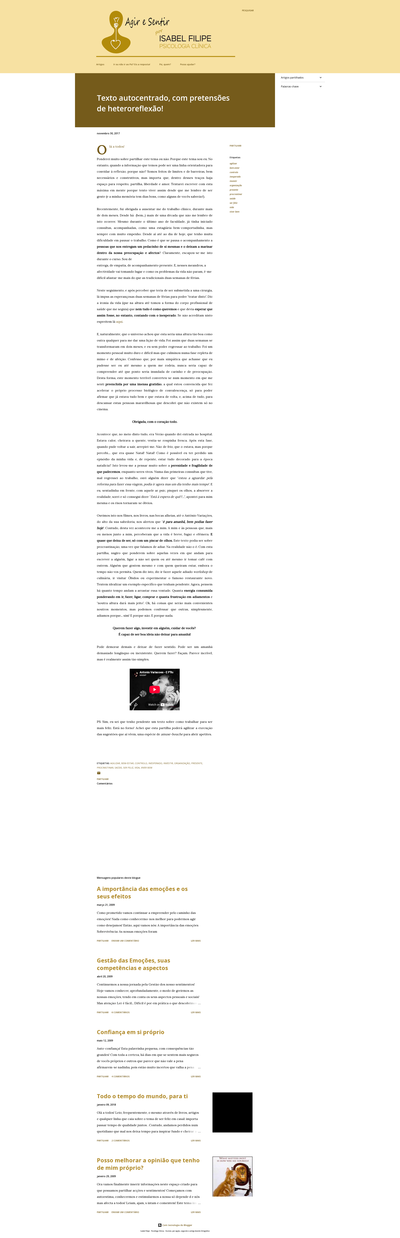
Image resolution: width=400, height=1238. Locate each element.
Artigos (100, 64)
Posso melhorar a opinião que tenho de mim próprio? (148, 1164)
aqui (119, 321)
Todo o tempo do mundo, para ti (142, 1096)
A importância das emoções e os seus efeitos (142, 892)
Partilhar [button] (235, 145)
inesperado (235, 176)
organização (236, 185)
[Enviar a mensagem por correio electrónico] (99, 774)
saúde (232, 198)
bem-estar (235, 167)
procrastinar (236, 194)
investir (233, 180)
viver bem (234, 211)
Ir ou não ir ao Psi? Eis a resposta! (131, 64)
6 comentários (121, 1012)
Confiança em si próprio (130, 1032)
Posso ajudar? (187, 64)
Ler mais (196, 940)
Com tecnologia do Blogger (177, 1225)
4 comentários (121, 1076)
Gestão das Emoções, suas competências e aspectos (133, 964)
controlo (234, 172)
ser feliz (233, 202)
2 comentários (121, 1140)
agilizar (233, 163)
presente (234, 189)
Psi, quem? (165, 64)
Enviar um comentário (125, 940)
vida (232, 207)
